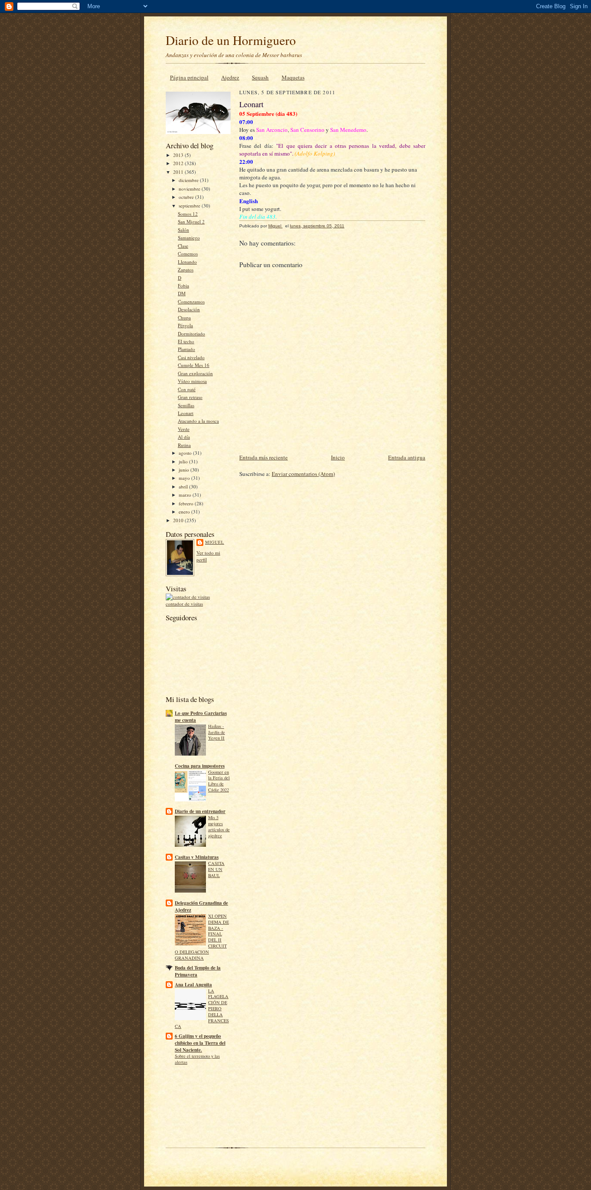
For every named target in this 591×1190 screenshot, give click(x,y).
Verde (184, 429)
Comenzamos (191, 301)
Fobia (183, 285)
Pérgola (185, 325)
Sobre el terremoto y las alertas (197, 1059)
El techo (186, 341)
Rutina (184, 445)
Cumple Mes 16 (193, 365)
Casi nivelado (191, 357)
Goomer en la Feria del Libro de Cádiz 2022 (219, 781)
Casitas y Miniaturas (196, 857)
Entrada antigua (406, 457)
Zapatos (185, 269)
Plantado (186, 349)
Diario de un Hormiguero (231, 40)
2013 (179, 155)
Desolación (189, 309)
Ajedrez (230, 77)
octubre (187, 197)
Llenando (187, 261)
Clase (183, 245)
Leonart (185, 413)
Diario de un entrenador (200, 811)
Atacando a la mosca (198, 421)
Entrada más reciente (263, 457)
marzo (186, 494)
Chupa (184, 317)
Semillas (186, 405)
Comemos (188, 253)
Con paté (187, 389)
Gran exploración (195, 373)
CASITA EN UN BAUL (216, 869)
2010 (179, 520)
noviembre (190, 188)
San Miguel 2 (191, 221)
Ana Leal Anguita (193, 984)
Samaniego (189, 237)
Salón (183, 230)
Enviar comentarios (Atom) (303, 474)
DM (182, 293)
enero (185, 511)
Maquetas (293, 77)
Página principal (189, 77)
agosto (186, 453)
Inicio (338, 457)
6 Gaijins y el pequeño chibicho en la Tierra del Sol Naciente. (200, 1043)
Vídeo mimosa (192, 381)
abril (184, 486)
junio (184, 469)
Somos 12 (188, 214)
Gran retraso (190, 397)
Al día (184, 437)
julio (184, 461)
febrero (187, 503)
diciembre (189, 180)
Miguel (214, 542)
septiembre (190, 205)
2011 (179, 172)
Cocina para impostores (200, 765)
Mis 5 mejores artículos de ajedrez (219, 826)
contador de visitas (184, 603)
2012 (179, 163)
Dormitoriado (191, 333)
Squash (260, 77)
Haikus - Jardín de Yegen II (216, 732)
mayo (185, 478)
